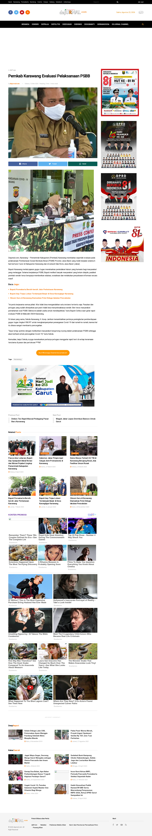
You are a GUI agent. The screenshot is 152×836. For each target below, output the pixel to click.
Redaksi (43, 825)
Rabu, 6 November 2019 (34, 741)
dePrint (34, 825)
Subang (52, 2)
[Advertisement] (76, 49)
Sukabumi (59, 2)
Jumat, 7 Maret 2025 (17, 507)
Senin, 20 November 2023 (80, 507)
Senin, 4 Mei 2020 (32, 793)
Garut (10, 2)
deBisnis (78, 24)
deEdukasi (67, 24)
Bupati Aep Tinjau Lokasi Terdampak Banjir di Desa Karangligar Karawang (41, 294)
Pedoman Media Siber (58, 825)
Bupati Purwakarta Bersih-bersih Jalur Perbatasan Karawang (36, 289)
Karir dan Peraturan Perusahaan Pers (83, 825)
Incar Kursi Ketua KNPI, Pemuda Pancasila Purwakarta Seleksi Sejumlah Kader (84, 774)
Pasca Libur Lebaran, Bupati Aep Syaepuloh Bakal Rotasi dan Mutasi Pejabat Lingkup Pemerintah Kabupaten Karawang (20, 463)
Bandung (33, 2)
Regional (44, 453)
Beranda (25, 24)
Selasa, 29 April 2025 (79, 798)
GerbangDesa (103, 24)
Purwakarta (25, 2)
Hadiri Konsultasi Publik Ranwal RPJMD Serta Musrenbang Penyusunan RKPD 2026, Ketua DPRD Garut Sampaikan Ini (84, 790)
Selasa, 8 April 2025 (16, 472)
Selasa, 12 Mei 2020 (31, 83)
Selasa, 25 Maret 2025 (79, 467)
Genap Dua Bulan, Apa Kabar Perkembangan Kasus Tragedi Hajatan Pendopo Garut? (37, 774)
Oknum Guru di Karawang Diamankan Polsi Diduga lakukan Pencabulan (40, 298)
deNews (35, 24)
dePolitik (55, 24)
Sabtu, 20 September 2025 (35, 780)
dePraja (45, 24)
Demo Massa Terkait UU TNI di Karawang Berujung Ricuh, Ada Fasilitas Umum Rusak (83, 461)
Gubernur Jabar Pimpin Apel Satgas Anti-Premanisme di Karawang (51, 461)
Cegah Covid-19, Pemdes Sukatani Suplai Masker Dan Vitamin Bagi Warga (36, 787)
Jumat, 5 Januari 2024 (48, 507)
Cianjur (45, 2)
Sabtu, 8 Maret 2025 (33, 766)
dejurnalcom (15, 83)
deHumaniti (89, 24)
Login (142, 2)
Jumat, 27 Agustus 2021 (80, 741)
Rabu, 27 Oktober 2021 (80, 780)
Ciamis (39, 2)
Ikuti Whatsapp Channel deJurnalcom (53, 353)
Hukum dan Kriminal (80, 493)
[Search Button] (117, 2)
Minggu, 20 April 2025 (79, 766)
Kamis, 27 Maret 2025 (47, 467)
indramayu (67, 2)
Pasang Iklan (38, 827)
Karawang (16, 2)
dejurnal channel (120, 24)
